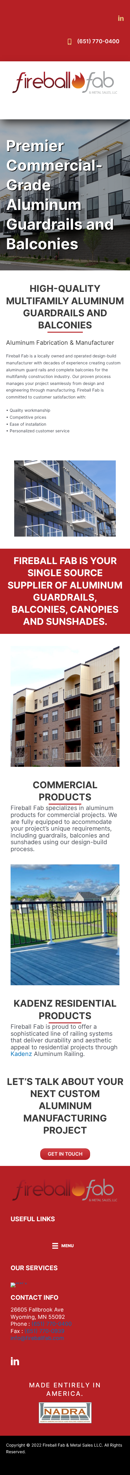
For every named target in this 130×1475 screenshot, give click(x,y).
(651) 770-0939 (44, 1331)
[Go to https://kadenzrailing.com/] (65, 924)
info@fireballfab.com (37, 1338)
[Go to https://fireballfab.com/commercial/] (65, 706)
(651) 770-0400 (98, 41)
